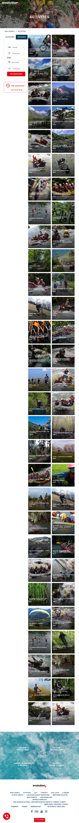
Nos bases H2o (46, 797)
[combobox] (15, 46)
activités (9, 37)
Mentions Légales (60, 795)
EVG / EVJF (55, 793)
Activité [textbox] (15, 47)
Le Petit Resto (17, 795)
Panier (24, 806)
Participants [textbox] (16, 69)
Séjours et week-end (56, 806)
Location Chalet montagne (38, 795)
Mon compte (32, 797)
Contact (44, 793)
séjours (22, 37)
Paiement (14, 806)
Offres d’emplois (39, 799)
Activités (27, 793)
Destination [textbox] (16, 53)
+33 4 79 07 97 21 (17, 90)
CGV (35, 793)
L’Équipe (66, 793)
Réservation (36, 806)
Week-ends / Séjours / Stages (56, 804)
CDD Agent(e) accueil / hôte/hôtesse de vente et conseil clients (39, 802)
